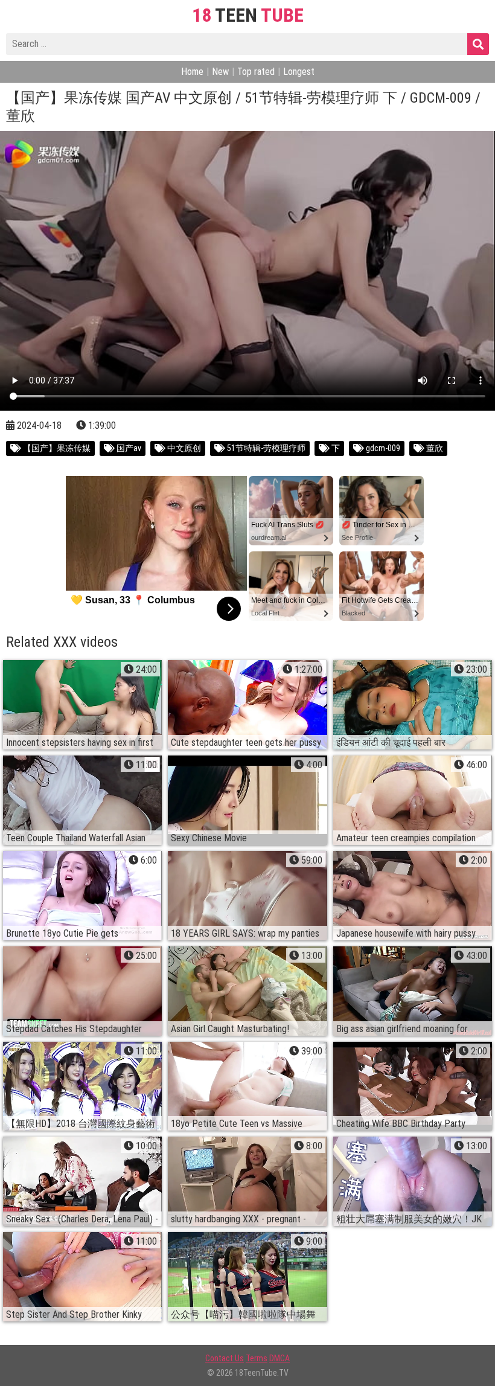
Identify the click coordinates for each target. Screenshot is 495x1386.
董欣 (433, 448)
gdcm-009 (382, 448)
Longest (299, 71)
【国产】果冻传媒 (56, 448)
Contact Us (224, 1358)
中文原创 (183, 448)
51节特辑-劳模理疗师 (265, 448)
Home (192, 71)
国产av (128, 448)
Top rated (256, 71)
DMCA (279, 1358)
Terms (256, 1358)
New (220, 71)
